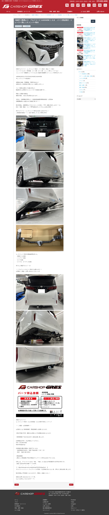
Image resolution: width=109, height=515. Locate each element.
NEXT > (71, 484)
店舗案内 (69, 11)
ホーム (8, 11)
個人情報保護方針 (47, 508)
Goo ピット (74, 508)
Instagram (73, 504)
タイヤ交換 (17, 510)
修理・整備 (81, 87)
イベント (81, 80)
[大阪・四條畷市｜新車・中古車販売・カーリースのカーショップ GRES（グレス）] (22, 6)
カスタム (81, 89)
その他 (80, 92)
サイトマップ (46, 510)
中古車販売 (39, 11)
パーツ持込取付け (26, 26)
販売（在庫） (82, 85)
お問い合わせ (100, 11)
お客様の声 (45, 502)
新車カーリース (82, 82)
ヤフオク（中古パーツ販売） (78, 510)
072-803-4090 (102, 1)
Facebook (73, 499)
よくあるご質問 (85, 11)
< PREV (16, 484)
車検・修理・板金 (54, 11)
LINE (72, 506)
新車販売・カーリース (23, 11)
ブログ (79, 71)
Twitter (72, 502)
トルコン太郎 (82, 78)
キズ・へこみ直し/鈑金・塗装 (85, 76)
